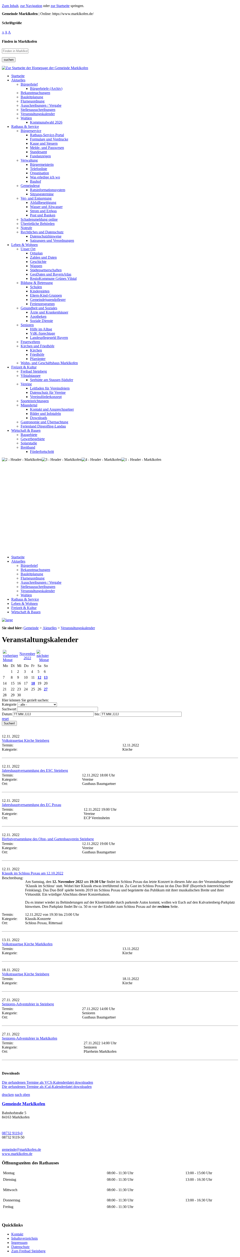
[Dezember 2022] (43, 660)
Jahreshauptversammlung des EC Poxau (31, 805)
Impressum (19, 1243)
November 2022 (27, 656)
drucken (8, 1095)
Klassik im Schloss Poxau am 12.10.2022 (32, 873)
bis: (97, 714)
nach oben (22, 1095)
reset (5, 719)
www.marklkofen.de (17, 1154)
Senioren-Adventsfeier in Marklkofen (29, 1038)
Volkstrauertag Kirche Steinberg (25, 740)
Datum (7, 714)
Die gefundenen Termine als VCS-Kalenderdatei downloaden (47, 1082)
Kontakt (17, 1234)
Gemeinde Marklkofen (23, 1103)
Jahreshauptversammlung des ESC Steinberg (35, 770)
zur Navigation (31, 6)
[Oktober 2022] (10, 660)
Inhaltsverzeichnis (24, 1238)
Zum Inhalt (10, 6)
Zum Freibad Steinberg (28, 1251)
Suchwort (9, 709)
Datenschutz (20, 1247)
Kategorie (9, 704)
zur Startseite (60, 6)
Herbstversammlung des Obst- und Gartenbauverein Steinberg (48, 839)
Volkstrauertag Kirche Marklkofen (27, 944)
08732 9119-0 (12, 1133)
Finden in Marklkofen (19, 41)
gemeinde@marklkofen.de (21, 1149)
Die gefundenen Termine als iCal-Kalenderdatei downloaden (47, 1087)
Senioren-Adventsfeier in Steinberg (28, 1004)
